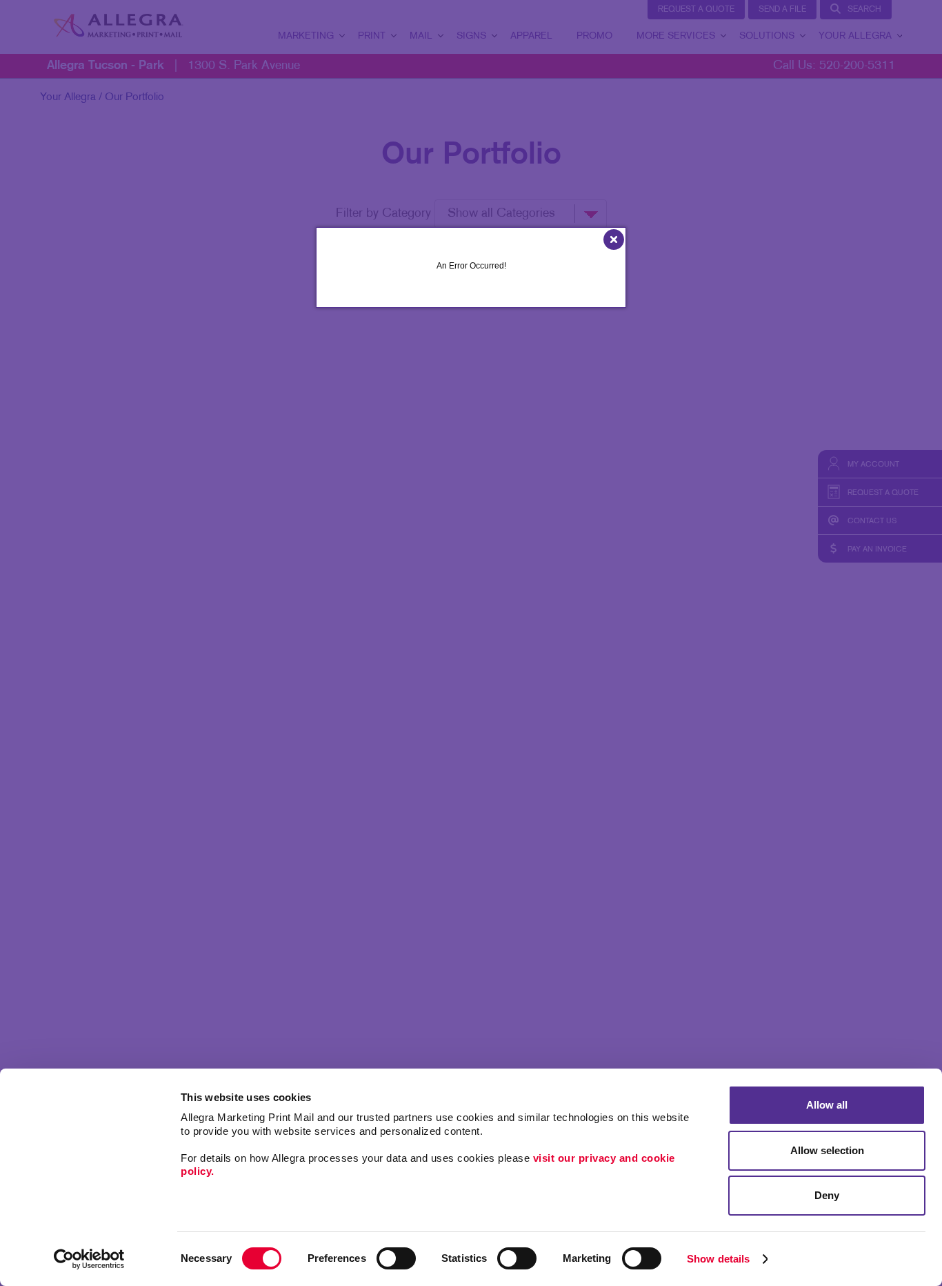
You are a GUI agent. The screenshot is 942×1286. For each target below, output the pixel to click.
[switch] (396, 1258)
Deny (826, 1195)
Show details (718, 1259)
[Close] (613, 238)
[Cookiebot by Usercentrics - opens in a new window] (89, 1259)
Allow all (827, 1105)
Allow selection (827, 1150)
